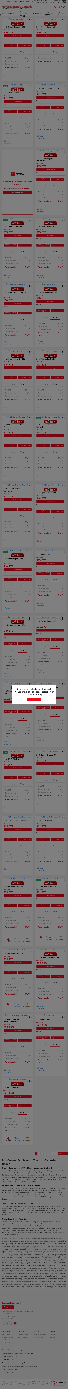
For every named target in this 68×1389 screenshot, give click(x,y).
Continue (34, 699)
